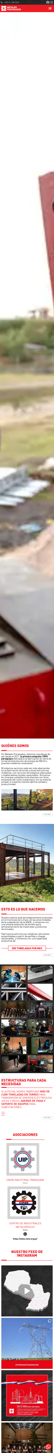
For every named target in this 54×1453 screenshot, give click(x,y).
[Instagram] (51, 2)
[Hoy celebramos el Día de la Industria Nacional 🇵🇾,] (27, 1395)
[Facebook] (47, 2)
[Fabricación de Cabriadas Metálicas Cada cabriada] (27, 1290)
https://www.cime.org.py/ (25, 1238)
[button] (50, 8)
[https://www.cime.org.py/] (25, 1234)
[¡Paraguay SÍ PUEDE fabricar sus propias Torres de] (27, 1343)
